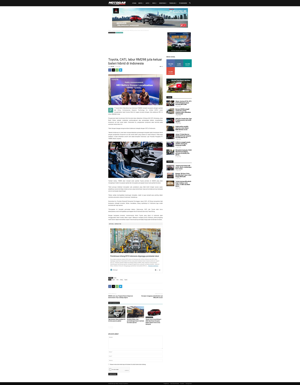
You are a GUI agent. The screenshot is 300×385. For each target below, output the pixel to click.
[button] (190, 3)
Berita (140, 3)
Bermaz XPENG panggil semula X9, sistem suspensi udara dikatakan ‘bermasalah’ (183, 111)
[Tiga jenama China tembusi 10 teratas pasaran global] (116, 312)
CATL (117, 279)
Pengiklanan (166, 383)
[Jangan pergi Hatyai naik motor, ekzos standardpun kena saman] (170, 167)
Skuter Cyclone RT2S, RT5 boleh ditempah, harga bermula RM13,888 (183, 103)
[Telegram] (120, 70)
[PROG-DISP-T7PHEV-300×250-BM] (179, 51)
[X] (113, 70)
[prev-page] (109, 327)
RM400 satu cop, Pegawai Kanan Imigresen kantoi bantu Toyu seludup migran (120, 296)
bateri (113, 279)
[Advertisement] (135, 45)
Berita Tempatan (119, 32)
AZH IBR (112, 66)
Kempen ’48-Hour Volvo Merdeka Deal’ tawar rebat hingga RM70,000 (183, 175)
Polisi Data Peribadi (174, 383)
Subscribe (170, 67)
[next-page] (112, 327)
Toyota (125, 279)
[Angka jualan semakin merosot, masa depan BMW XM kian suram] (170, 128)
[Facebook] (109, 70)
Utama (134, 3)
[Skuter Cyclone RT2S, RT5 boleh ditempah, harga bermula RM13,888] (170, 103)
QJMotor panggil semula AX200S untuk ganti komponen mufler (182, 143)
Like (171, 59)
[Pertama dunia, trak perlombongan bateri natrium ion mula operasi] (135, 312)
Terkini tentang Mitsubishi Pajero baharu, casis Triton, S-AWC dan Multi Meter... (183, 184)
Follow (179, 59)
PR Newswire (183, 3)
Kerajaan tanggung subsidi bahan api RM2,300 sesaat (152, 296)
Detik (115, 277)
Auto (147, 3)
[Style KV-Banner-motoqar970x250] (150, 27)
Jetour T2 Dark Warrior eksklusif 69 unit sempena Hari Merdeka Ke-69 (183, 136)
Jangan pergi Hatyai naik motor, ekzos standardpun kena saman (183, 167)
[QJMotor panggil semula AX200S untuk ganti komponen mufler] (170, 144)
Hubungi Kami (189, 383)
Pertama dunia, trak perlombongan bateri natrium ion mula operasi (135, 321)
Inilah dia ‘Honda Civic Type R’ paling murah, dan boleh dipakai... (183, 120)
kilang (121, 279)
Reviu (154, 3)
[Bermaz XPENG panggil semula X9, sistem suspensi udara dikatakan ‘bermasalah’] (170, 111)
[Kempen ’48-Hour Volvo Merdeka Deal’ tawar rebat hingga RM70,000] (170, 175)
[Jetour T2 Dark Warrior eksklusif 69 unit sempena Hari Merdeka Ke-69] (170, 136)
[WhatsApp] (117, 70)
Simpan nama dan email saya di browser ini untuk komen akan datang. (128, 364)
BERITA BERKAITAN (114, 303)
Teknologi (172, 3)
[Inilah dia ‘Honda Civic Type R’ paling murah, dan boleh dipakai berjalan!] (170, 120)
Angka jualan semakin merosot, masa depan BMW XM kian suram (182, 128)
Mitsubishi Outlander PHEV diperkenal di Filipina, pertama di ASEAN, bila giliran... (183, 152)
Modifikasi (162, 3)
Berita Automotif (116, 30)
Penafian (182, 383)
